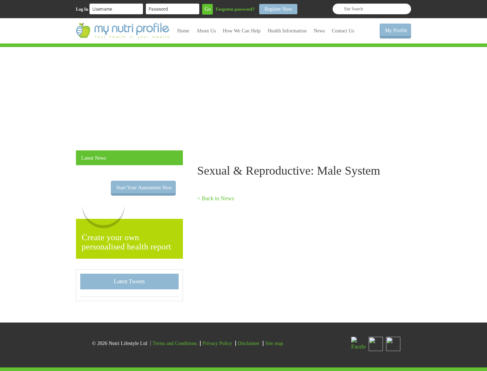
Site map (274, 343)
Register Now (278, 9)
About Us (206, 31)
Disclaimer (249, 343)
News (319, 31)
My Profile (396, 30)
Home (183, 31)
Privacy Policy (217, 343)
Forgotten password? (235, 9)
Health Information (287, 31)
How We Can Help (242, 31)
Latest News (93, 158)
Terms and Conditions (175, 343)
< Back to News (215, 198)
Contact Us (343, 31)
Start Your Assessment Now (144, 187)
